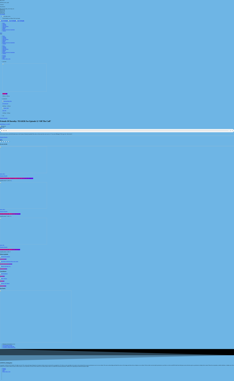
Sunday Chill (4, 110)
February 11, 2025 (5, 124)
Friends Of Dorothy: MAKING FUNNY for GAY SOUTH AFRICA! (16, 178)
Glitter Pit (4, 93)
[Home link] (12, 20)
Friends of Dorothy (3, 118)
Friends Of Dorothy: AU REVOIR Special (10, 214)
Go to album (2, 14)
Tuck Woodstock (2, 276)
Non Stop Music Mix (5, 103)
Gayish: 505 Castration (3, 259)
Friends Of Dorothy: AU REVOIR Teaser (10, 249)
